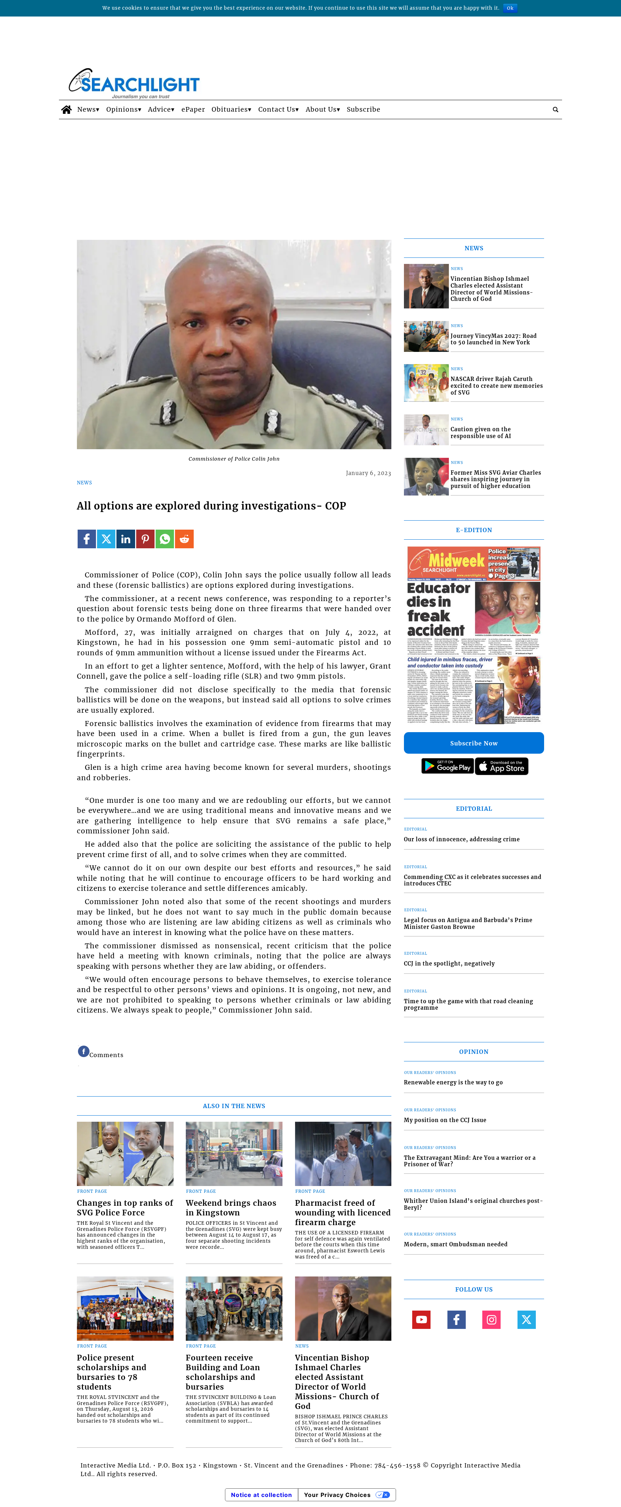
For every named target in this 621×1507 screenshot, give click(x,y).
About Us (321, 109)
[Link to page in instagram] (491, 1320)
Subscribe (364, 109)
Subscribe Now (474, 743)
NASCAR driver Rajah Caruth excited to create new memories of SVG (497, 386)
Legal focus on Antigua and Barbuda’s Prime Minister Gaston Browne (468, 923)
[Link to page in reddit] (184, 539)
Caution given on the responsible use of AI (481, 432)
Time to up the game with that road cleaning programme (468, 1004)
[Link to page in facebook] (87, 539)
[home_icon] (66, 109)
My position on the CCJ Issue (445, 1120)
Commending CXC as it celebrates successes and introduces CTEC (473, 880)
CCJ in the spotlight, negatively (449, 964)
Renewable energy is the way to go (453, 1082)
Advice (159, 109)
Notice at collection (261, 1494)
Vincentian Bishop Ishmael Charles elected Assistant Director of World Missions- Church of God (337, 1382)
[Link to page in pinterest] (145, 539)
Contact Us (276, 109)
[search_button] (555, 109)
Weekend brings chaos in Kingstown (231, 1208)
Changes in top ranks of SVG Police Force (125, 1208)
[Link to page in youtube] (421, 1320)
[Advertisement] (310, 173)
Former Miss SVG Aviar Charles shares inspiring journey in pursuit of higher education (496, 479)
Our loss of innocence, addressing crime (462, 839)
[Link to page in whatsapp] (165, 539)
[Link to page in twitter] (106, 539)
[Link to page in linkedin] (125, 539)
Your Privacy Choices (337, 1494)
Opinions (122, 109)
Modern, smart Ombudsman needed (456, 1244)
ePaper (193, 109)
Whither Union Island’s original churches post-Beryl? (473, 1204)
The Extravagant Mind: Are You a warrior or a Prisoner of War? (470, 1161)
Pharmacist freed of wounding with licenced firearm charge (343, 1213)
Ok (510, 8)
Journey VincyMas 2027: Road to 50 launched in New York (494, 339)
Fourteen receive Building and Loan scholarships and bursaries (223, 1372)
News (86, 109)
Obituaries (230, 109)
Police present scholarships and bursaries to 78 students (112, 1372)
